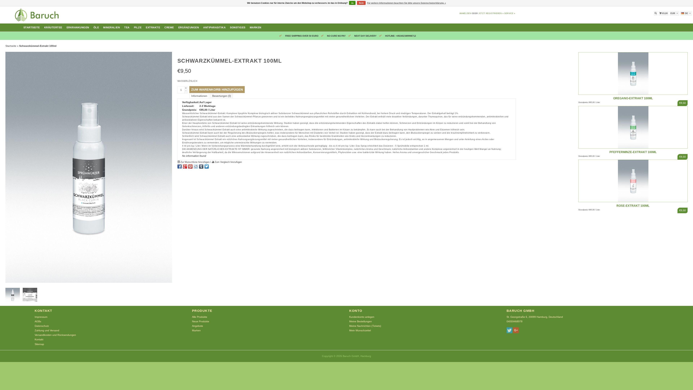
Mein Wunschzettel (360, 330)
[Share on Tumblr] (201, 166)
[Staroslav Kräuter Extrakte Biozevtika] (87, 16)
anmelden (465, 13)
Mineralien (111, 27)
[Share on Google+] (185, 166)
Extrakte (153, 27)
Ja (352, 3)
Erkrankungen (78, 27)
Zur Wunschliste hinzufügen (195, 162)
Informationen (199, 95)
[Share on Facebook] (179, 166)
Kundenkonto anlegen (361, 316)
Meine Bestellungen (360, 321)
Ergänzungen (188, 27)
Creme (169, 27)
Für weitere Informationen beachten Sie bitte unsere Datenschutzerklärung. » (406, 3)
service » (509, 13)
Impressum (41, 316)
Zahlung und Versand (47, 330)
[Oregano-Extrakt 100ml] (633, 73)
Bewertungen (221, 95)
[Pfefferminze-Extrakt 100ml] (633, 126)
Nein (361, 3)
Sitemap (39, 344)
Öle (96, 27)
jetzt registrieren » (491, 13)
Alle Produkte (199, 316)
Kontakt (39, 339)
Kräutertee (53, 27)
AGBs (38, 321)
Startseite (31, 27)
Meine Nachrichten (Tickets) (365, 325)
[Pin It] (190, 166)
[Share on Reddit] (196, 166)
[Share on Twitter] (206, 166)
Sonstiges (237, 27)
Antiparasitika (214, 27)
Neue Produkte (200, 321)
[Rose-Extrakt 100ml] (633, 180)
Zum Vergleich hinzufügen (228, 162)
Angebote (197, 325)
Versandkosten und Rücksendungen (55, 334)
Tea (127, 27)
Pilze (138, 27)
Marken (255, 27)
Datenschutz (42, 325)
